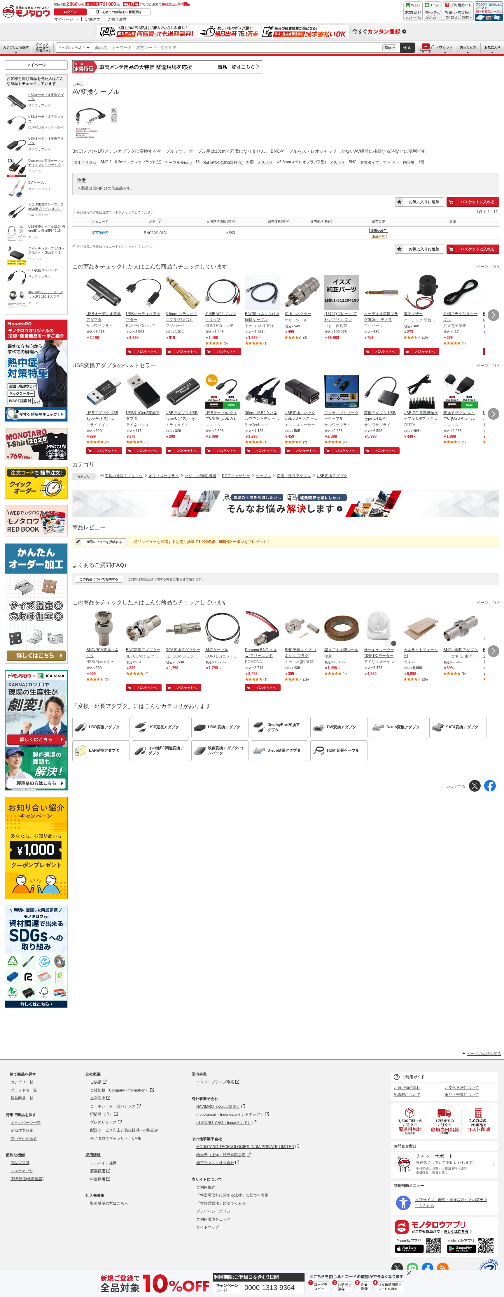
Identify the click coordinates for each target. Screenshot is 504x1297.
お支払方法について (462, 1087)
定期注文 (92, 19)
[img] (27, 11)
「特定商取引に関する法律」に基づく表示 (232, 1195)
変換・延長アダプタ (294, 476)
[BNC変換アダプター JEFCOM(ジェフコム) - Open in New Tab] (143, 629)
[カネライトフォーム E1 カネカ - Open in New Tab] (421, 629)
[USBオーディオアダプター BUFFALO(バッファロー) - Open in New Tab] (143, 293)
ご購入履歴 (117, 19)
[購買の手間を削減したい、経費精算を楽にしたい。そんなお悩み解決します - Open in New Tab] (285, 503)
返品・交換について (462, 1094)
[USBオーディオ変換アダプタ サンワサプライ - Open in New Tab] (103, 293)
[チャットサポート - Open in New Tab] (433, 11)
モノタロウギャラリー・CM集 (115, 1138)
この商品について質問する (99, 579)
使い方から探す (23, 1138)
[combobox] (237, 48)
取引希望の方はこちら (109, 1203)
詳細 (388, 48)
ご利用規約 (205, 1187)
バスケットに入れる (478, 202)
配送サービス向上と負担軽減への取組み (124, 1130)
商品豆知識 (19, 1163)
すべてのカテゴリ (71, 47)
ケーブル (263, 476)
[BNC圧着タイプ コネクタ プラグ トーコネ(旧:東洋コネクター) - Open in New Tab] (302, 629)
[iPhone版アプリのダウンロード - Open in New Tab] (418, 1246)
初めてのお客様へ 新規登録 (121, 12)
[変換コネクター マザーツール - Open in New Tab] (302, 293)
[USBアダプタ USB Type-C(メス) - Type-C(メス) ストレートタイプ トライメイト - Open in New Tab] (183, 392)
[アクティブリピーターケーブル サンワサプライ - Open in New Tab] (341, 392)
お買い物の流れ (407, 1087)
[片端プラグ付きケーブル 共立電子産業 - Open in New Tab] (460, 293)
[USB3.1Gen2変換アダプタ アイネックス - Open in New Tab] (143, 392)
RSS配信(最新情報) (26, 1179)
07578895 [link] (100, 233)
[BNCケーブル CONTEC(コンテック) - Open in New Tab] (222, 629)
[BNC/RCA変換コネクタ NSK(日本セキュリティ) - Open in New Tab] (103, 629)
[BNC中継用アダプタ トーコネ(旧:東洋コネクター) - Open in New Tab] (460, 629)
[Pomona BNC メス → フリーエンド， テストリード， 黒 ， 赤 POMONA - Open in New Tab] (262, 629)
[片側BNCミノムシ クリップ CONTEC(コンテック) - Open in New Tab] (222, 293)
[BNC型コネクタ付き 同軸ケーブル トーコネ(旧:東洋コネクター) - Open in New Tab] (262, 293)
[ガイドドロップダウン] (458, 15)
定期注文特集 (21, 1130)
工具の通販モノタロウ (124, 476)
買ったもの (468, 47)
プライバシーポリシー (215, 1211)
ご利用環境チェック (213, 1219)
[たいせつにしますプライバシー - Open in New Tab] (488, 1269)
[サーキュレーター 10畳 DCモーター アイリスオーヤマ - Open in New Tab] (381, 629)
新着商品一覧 (21, 1098)
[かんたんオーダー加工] (36, 662)
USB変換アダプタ (332, 476)
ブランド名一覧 (23, 1090)
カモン (78, 84)
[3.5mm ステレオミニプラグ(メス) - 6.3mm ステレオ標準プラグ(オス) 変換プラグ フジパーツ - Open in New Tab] (183, 293)
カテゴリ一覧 (21, 1082)
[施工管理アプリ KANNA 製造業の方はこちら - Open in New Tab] (36, 788)
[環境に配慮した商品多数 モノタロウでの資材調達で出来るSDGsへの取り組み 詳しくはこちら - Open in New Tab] (36, 1006)
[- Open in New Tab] (410, 1121)
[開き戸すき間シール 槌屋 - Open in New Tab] (341, 629)
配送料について (407, 1094)
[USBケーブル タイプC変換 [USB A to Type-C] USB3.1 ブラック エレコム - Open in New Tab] (222, 392)
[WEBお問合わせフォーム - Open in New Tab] (413, 11)
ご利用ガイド (413, 1077)
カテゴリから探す (16, 47)
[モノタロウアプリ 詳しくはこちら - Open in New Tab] (444, 1226)
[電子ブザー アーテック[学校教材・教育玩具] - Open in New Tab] (421, 293)
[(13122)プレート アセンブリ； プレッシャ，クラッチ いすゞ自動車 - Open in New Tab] (341, 293)
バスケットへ (147, 351)
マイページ (63, 19)
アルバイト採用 (103, 1163)
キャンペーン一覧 (25, 1122)
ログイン (70, 11)
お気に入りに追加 (424, 202)
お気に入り (492, 47)
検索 (407, 47)
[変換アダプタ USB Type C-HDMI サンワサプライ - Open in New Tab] (381, 392)
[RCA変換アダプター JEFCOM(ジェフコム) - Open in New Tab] (183, 629)
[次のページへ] (493, 315)
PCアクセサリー (236, 476)
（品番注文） (42, 47)
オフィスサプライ (163, 476)
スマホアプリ (21, 1171)
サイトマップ (207, 1227)
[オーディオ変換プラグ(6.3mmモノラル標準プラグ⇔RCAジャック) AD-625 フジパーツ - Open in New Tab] (381, 293)
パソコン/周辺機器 (200, 476)
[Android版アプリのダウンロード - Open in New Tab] (471, 1246)
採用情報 (93, 1155)
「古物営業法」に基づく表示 (221, 1203)
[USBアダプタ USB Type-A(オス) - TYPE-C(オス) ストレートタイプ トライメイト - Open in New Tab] (103, 392)
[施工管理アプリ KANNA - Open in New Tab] (36, 744)
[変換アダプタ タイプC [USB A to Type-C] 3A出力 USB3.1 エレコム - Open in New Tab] (460, 392)
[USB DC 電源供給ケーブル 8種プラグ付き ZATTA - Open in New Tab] (421, 392)
